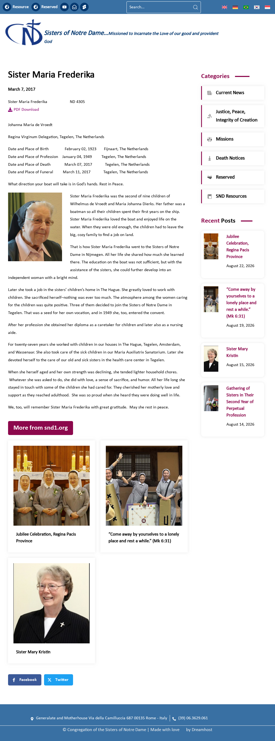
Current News (230, 92)
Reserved (49, 7)
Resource (21, 7)
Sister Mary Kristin (33, 652)
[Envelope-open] (74, 7)
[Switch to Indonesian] (267, 7)
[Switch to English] (224, 7)
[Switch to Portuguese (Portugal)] (246, 7)
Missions (224, 139)
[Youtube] (64, 7)
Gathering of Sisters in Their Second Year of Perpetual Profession (240, 402)
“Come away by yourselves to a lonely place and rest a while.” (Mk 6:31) (241, 303)
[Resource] (7, 7)
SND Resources (231, 196)
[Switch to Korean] (256, 7)
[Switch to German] (235, 7)
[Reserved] (35, 7)
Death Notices (230, 158)
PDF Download (26, 110)
